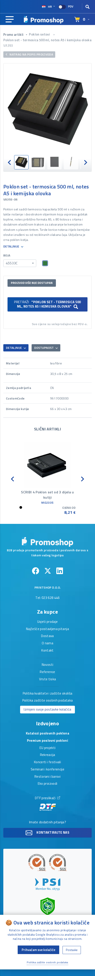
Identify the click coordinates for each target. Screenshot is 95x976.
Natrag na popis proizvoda (31, 54)
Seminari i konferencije (47, 769)
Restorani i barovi (47, 777)
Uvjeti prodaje (47, 622)
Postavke (72, 950)
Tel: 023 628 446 (47, 598)
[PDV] (62, 7)
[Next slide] (85, 162)
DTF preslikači (45, 798)
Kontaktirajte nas (52, 832)
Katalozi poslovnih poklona (47, 733)
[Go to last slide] (9, 162)
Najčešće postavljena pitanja (47, 629)
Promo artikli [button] (13, 34)
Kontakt (47, 650)
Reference (47, 672)
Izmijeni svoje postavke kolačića (47, 709)
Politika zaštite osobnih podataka (47, 700)
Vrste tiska (47, 679)
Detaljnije (11, 246)
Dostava (47, 636)
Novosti (47, 665)
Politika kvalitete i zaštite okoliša (47, 693)
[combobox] (19, 263)
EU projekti (48, 748)
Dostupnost (44, 347)
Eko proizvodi (47, 784)
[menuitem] (21, 162)
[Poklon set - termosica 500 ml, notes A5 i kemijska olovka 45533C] (47, 109)
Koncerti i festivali (47, 762)
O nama (47, 643)
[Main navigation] (9, 19)
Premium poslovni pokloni (47, 741)
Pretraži (47, 304)
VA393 (8, 45)
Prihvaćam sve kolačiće (38, 949)
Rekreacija (47, 755)
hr (50, 6)
